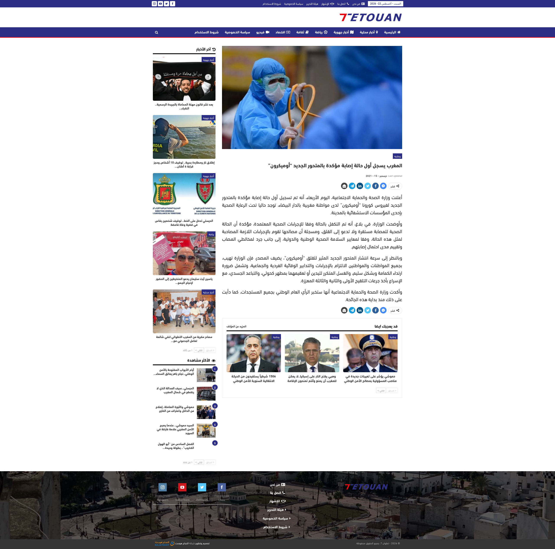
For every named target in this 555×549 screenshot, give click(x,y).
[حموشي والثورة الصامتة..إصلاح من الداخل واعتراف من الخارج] (206, 412)
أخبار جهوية (341, 32)
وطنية (397, 156)
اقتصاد (280, 32)
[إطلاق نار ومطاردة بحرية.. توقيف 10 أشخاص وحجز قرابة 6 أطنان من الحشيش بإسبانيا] (184, 137)
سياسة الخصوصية (293, 3)
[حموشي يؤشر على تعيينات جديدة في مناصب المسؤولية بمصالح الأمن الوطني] (370, 353)
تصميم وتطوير (202, 543)
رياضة (319, 32)
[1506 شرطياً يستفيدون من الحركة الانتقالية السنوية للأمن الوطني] (254, 353)
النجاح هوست (182, 543)
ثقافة (300, 32)
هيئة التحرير (312, 3)
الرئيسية (390, 32)
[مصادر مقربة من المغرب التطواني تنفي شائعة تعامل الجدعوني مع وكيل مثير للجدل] (184, 311)
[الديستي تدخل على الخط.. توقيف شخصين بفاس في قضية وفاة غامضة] (184, 195)
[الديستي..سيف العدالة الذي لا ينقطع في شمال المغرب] (206, 394)
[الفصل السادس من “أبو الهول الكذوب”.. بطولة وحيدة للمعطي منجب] (206, 449)
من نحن (356, 3)
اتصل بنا (341, 3)
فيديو (260, 32)
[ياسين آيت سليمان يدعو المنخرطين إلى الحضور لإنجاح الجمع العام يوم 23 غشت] (184, 253)
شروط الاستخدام (272, 3)
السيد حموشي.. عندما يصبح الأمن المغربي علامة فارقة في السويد (175, 429)
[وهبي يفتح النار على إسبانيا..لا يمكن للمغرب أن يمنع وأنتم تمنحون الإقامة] (312, 353)
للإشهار (325, 3)
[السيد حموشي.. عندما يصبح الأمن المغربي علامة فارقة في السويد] (206, 431)
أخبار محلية (367, 32)
